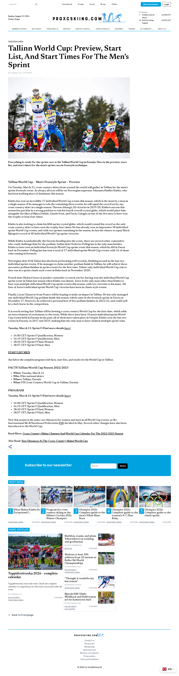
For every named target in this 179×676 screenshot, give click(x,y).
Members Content (19, 29)
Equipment (119, 29)
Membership (89, 647)
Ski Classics (36, 29)
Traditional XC (52, 29)
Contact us (89, 640)
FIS (61, 423)
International (67, 4)
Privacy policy (89, 656)
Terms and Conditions (89, 659)
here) (67, 328)
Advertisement (89, 650)
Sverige (81, 4)
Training (131, 29)
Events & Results (103, 29)
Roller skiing (13, 597)
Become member (150, 4)
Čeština (114, 4)
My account (89, 644)
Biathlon (66, 29)
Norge (103, 4)
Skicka (123, 466)
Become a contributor (89, 653)
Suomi (92, 4)
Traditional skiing (15, 41)
